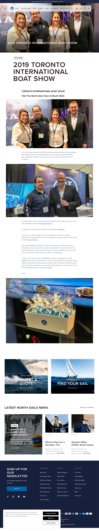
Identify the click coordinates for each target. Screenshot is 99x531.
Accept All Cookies (50, 513)
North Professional (80, 484)
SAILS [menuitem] (17, 8)
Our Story (78, 472)
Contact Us (78, 496)
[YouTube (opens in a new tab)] (24, 497)
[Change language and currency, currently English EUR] (77, 8)
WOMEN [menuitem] (40, 8)
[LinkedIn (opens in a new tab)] (19, 497)
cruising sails (58, 252)
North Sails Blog (80, 480)
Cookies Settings (50, 523)
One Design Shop (45, 476)
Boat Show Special (46, 223)
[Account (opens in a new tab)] (81, 8)
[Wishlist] (85, 8)
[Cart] (88, 8)
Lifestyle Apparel (62, 472)
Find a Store (61, 480)
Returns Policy (61, 488)
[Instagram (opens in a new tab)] (13, 497)
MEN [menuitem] (34, 8)
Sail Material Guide (45, 488)
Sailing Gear (60, 476)
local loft (49, 267)
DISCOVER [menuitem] (54, 8)
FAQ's (76, 492)
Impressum (78, 488)
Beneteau (62, 229)
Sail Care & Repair (45, 480)
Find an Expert (44, 499)
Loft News (18, 58)
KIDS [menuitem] (47, 8)
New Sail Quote (45, 492)
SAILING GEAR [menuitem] (26, 8)
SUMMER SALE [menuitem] (64, 8)
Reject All (50, 518)
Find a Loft (43, 496)
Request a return (62, 492)
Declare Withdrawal (63, 496)
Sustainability (79, 476)
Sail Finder (43, 472)
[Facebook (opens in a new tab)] (8, 497)
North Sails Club (62, 484)
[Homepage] (12, 8)
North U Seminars (32, 240)
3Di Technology (45, 484)
